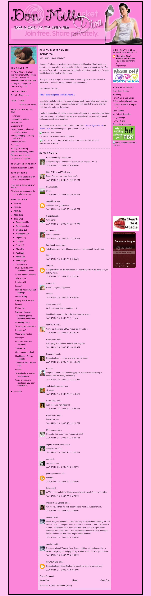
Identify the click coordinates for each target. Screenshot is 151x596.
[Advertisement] (126, 158)
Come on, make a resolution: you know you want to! (25, 383)
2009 (16, 215)
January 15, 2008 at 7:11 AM (62, 318)
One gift (18, 369)
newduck (50, 517)
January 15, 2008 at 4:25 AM (62, 277)
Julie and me (16, 122)
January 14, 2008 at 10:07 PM (63, 180)
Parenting (117, 94)
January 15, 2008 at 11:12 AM (63, 362)
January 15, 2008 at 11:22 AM (63, 379)
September (21, 234)
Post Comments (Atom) (61, 585)
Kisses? (18, 286)
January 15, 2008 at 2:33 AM (62, 259)
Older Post (105, 580)
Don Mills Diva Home (20, 95)
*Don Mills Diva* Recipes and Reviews (125, 57)
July (18, 241)
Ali (47, 368)
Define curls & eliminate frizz (125, 101)
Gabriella (50, 216)
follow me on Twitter (27, 105)
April (18, 253)
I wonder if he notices (20, 119)
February (20, 260)
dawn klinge (51, 201)
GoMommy (51, 354)
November (20, 226)
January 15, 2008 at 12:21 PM (63, 423)
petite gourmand (53, 474)
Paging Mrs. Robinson (24, 300)
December (20, 222)
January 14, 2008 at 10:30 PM (63, 209)
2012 (16, 203)
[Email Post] (74, 136)
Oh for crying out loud (24, 352)
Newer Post (44, 580)
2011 (16, 207)
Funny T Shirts (119, 121)
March (19, 257)
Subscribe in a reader (122, 124)
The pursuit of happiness (21, 158)
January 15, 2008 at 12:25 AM (63, 238)
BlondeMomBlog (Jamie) (56, 158)
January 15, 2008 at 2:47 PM (62, 496)
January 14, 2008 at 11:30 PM (63, 224)
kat (47, 266)
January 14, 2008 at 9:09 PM (62, 165)
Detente (18, 304)
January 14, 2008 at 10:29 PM (63, 195)
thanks (54, 143)
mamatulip (50, 325)
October (19, 230)
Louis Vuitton (118, 111)
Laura (48, 283)
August (19, 237)
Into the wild (20, 282)
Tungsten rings (119, 117)
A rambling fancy (22, 322)
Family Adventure (53, 245)
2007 (16, 391)
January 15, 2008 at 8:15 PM (62, 555)
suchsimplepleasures (55, 386)
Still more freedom (23, 312)
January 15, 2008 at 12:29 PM (63, 438)
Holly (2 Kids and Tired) (56, 172)
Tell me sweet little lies (20, 155)
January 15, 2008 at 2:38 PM (62, 481)
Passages (15, 145)
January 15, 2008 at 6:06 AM (62, 297)
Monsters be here (18, 142)
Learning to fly (17, 126)
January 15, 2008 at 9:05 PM (62, 570)
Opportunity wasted (23, 334)
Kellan (48, 488)
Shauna (49, 187)
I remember (15, 116)
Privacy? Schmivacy (19, 148)
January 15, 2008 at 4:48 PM (62, 537)
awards (68, 140)
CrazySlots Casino (121, 91)
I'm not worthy (21, 296)
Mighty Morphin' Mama (55, 444)
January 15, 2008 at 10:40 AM (63, 347)
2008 (16, 219)
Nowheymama (52, 562)
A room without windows (25, 274)
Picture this (20, 308)
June (18, 245)
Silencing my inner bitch (25, 326)
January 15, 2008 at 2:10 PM (62, 467)
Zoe (47, 459)
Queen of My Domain (55, 503)
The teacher (20, 348)
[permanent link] (50, 133)
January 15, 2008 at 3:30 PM (62, 511)
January (19, 264)
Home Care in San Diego (123, 98)
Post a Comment (47, 576)
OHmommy (51, 430)
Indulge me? (20, 330)
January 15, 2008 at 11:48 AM (63, 394)
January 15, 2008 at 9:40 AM (62, 333)
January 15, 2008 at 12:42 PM (63, 452)
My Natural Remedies (122, 114)
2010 (16, 211)
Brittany (49, 230)
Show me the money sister (22, 152)
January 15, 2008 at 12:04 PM (63, 409)
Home (74, 580)
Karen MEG (51, 401)
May (18, 249)
